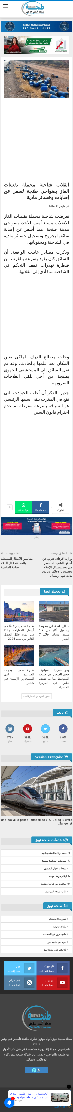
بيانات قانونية (59, 926)
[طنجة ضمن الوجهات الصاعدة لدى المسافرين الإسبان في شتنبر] (19, 655)
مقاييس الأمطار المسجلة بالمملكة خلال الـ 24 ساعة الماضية (17, 563)
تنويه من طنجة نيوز (56, 942)
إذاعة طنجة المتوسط (55, 891)
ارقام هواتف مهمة (58, 876)
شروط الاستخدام (57, 919)
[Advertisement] (36, 138)
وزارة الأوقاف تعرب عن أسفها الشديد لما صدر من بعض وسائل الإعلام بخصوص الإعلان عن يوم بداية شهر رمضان (57, 567)
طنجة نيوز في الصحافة (54, 934)
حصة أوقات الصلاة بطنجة (54, 853)
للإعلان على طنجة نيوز (55, 949)
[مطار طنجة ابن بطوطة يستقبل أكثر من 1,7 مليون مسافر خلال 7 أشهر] (54, 611)
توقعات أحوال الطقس (55, 868)
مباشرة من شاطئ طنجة (53, 883)
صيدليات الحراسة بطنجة (54, 860)
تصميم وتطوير (39, 1101)
